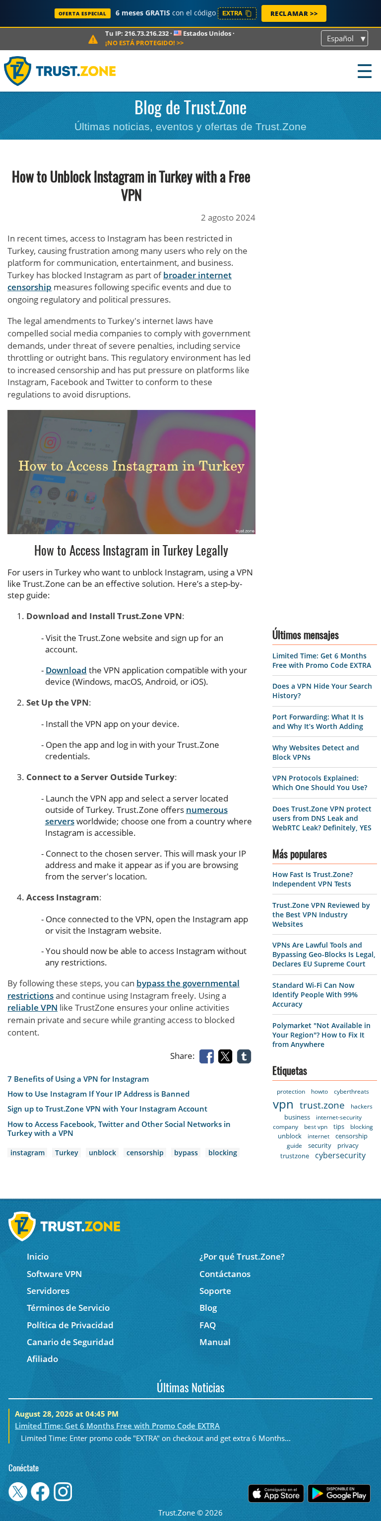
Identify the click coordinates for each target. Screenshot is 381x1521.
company (285, 1126)
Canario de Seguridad (70, 1342)
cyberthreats (351, 1091)
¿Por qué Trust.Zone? (242, 1256)
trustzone (294, 1155)
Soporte (215, 1290)
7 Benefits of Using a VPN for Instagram (78, 1079)
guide (294, 1145)
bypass (186, 1152)
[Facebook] (208, 1055)
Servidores (48, 1290)
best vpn (315, 1126)
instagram (27, 1152)
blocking (222, 1152)
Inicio (38, 1256)
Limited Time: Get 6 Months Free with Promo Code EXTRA (321, 660)
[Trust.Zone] (60, 70)
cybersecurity (340, 1155)
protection (291, 1091)
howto (319, 1091)
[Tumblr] (246, 1055)
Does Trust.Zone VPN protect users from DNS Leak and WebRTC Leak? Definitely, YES (322, 818)
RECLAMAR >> (294, 13)
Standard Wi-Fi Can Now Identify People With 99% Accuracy (315, 994)
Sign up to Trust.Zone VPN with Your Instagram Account (107, 1109)
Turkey (66, 1152)
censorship (145, 1152)
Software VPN (54, 1274)
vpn (283, 1104)
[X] (227, 1055)
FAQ (207, 1325)
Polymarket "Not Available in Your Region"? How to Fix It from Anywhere (321, 1035)
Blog (208, 1307)
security (319, 1145)
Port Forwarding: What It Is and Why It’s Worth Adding (318, 721)
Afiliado (42, 1358)
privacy (348, 1145)
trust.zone (322, 1105)
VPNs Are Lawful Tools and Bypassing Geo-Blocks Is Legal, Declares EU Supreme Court (324, 954)
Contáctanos (225, 1274)
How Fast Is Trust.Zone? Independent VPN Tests (312, 879)
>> (144, 42)
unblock (102, 1152)
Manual (215, 1342)
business (297, 1117)
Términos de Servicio (68, 1307)
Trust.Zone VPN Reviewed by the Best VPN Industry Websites (321, 914)
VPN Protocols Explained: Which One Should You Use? (319, 782)
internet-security (339, 1117)
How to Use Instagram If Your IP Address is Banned (98, 1094)
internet (318, 1136)
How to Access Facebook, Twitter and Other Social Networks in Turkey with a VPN (119, 1129)
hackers (362, 1106)
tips (338, 1126)
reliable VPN (32, 1007)
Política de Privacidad (70, 1325)
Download (66, 670)
